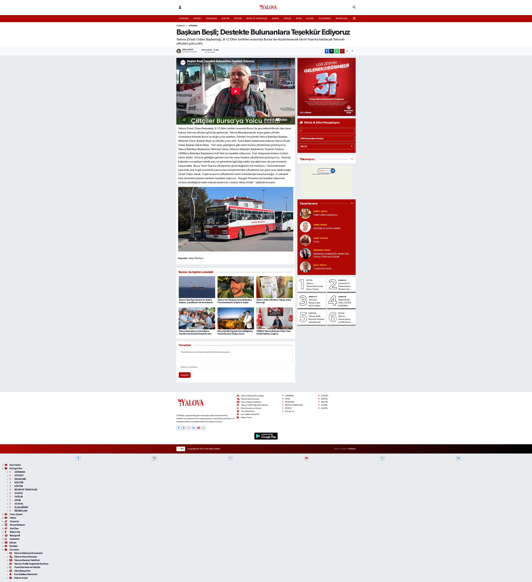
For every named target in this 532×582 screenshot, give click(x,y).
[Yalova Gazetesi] (268, 7)
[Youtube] (198, 428)
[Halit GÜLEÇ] (305, 267)
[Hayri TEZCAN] (305, 240)
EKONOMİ (211, 18)
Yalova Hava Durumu (250, 399)
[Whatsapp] (203, 428)
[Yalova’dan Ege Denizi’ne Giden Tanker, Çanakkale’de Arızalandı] (197, 287)
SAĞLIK (287, 18)
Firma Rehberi (17, 525)
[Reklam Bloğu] (326, 87)
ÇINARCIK (342, 280)
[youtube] (306, 458)
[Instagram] (188, 428)
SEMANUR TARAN (321, 250)
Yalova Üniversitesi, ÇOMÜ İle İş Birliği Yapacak (345, 319)
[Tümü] (352, 159)
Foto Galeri (15, 514)
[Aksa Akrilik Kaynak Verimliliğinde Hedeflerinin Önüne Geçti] (236, 318)
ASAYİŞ (275, 18)
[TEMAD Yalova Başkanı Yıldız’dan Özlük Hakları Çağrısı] (274, 318)
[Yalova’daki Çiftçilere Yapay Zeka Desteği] (274, 287)
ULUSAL (310, 18)
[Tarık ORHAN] (305, 227)
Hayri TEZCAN (320, 238)
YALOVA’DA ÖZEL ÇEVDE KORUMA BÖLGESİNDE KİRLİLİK (345, 303)
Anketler (14, 539)
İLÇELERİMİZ (325, 18)
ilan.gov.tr (289, 411)
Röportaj (14, 532)
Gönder (185, 375)
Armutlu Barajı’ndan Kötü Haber (315, 303)
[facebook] (78, 458)
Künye (12, 542)
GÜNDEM (184, 18)
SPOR (298, 18)
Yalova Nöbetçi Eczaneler (252, 396)
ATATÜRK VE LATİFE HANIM (326, 228)
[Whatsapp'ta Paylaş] (336, 51)
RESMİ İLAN (341, 18)
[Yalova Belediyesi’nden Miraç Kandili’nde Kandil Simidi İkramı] (197, 318)
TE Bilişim (352, 449)
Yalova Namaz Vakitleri (251, 402)
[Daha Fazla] (342, 51)
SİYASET (197, 18)
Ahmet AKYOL (320, 211)
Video (12, 518)
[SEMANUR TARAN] (305, 253)
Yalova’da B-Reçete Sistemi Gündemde (316, 319)
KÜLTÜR (225, 18)
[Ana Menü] (354, 18)
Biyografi (14, 535)
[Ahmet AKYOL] (305, 213)
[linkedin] (458, 458)
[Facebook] (178, 428)
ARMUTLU (313, 297)
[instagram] (230, 458)
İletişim (13, 546)
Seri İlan (14, 528)
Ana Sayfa (15, 465)
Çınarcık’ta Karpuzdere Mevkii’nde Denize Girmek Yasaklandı (346, 286)
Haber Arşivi (246, 417)
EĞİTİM (238, 18)
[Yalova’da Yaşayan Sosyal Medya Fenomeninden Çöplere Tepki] (236, 287)
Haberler (180, 26)
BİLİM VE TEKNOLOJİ (256, 18)
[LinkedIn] (193, 428)
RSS (182, 449)
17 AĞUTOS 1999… (323, 269)
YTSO (316, 242)
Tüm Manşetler (247, 411)
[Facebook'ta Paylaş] (327, 51)
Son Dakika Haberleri (250, 414)
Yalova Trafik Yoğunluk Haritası (254, 405)
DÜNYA (288, 408)
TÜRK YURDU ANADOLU (325, 215)
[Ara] (354, 7)
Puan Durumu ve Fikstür (251, 408)
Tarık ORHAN (320, 225)
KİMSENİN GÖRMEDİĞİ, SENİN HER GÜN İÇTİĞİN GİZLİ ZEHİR (331, 255)
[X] (183, 428)
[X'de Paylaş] (331, 51)
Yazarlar (14, 521)
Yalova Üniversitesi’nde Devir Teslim (314, 286)
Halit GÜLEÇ (320, 265)
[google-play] (266, 436)
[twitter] (154, 458)
